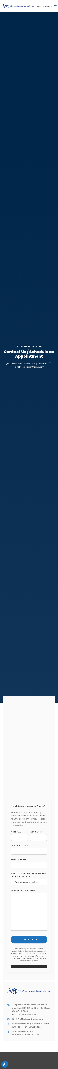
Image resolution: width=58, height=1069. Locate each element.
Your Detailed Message (23, 890)
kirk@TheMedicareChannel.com (29, 367)
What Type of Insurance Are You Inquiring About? (28, 875)
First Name (17, 832)
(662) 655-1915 (13, 363)
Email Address (18, 846)
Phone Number (18, 859)
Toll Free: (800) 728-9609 (35, 363)
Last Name (35, 832)
